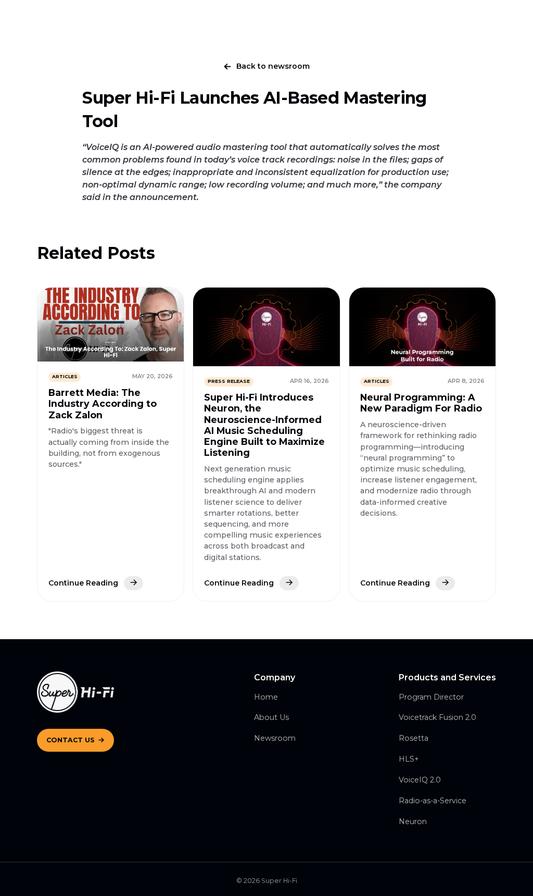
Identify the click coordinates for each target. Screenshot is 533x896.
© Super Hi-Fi (266, 881)
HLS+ (409, 759)
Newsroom (275, 738)
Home (266, 697)
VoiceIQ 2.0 (420, 780)
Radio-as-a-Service (432, 800)
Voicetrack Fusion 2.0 (437, 717)
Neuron (413, 821)
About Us (271, 717)
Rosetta (413, 738)
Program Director (431, 697)
